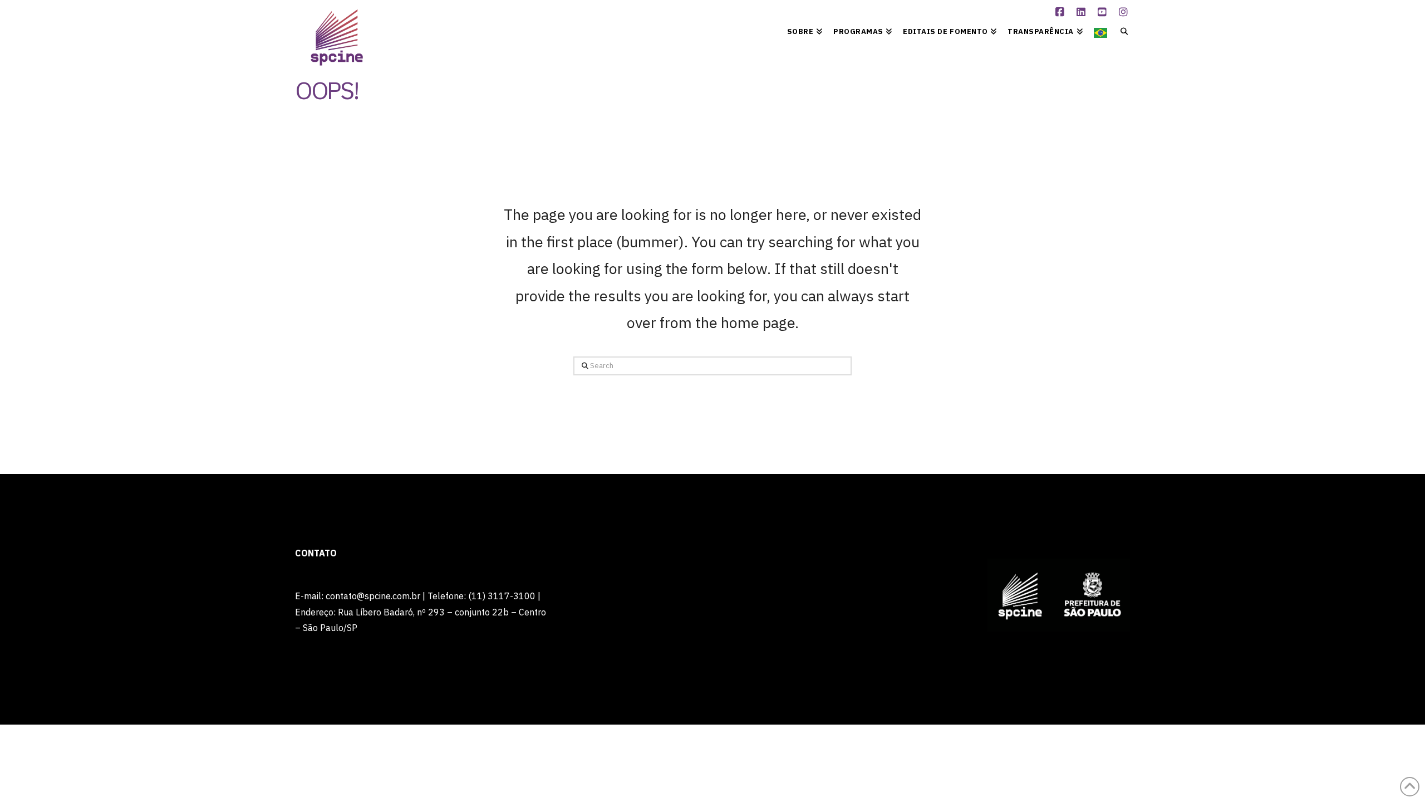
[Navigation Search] (1121, 30)
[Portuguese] (1100, 30)
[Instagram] (1125, 12)
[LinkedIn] (1083, 12)
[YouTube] (1104, 12)
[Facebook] (1061, 12)
